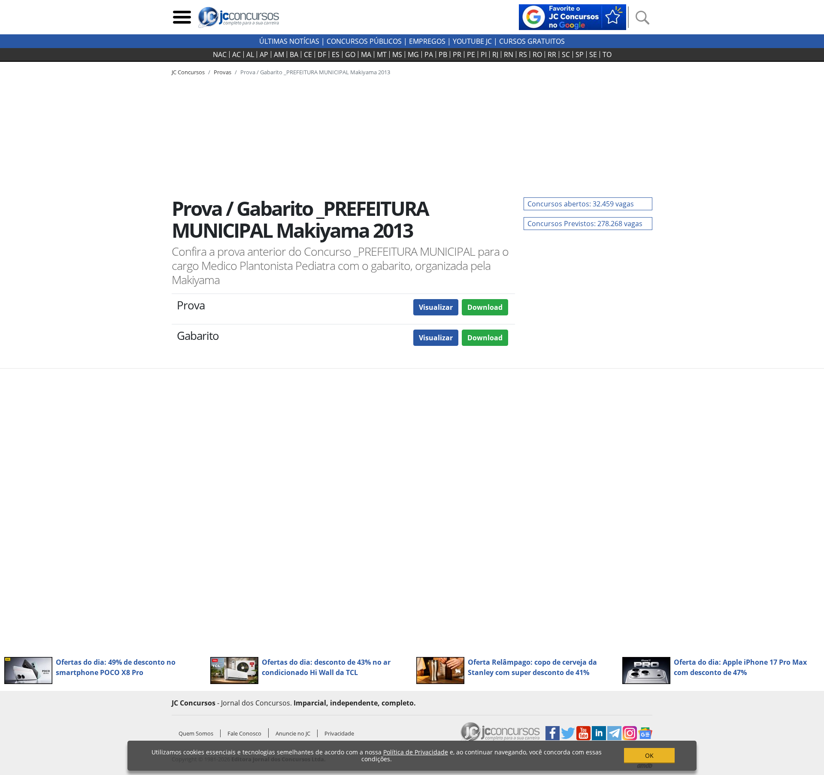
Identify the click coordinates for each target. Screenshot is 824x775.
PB (443, 54)
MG (413, 54)
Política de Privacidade (415, 752)
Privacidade (339, 733)
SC (566, 54)
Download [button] (485, 307)
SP (580, 54)
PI (484, 54)
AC (236, 54)
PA (428, 54)
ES (335, 54)
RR (552, 54)
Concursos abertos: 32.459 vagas (580, 204)
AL (250, 54)
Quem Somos (196, 733)
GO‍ (350, 54)
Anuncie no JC (293, 733)
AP (264, 54)
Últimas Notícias (289, 41)
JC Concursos (188, 72)
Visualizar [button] (436, 307)
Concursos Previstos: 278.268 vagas (584, 223)
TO (607, 54)
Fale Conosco (244, 733)
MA (366, 54)
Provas (222, 72)
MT (382, 54)
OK (649, 755)
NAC (220, 54)
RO (537, 54)
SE (593, 54)
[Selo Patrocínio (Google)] (572, 16)
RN (508, 54)
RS (523, 54)
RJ (495, 54)
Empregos (427, 41)
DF (322, 54)
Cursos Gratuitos (532, 41)
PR (457, 54)
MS (397, 54)
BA (294, 54)
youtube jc (472, 41)
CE (308, 54)
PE (471, 54)
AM (279, 54)
